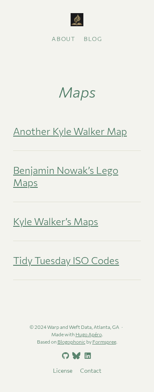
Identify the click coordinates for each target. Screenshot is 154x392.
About (63, 38)
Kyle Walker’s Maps (55, 221)
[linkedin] (86, 356)
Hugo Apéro (89, 334)
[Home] (77, 20)
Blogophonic (71, 341)
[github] (64, 356)
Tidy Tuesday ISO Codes (66, 260)
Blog (93, 38)
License (62, 370)
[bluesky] (75, 356)
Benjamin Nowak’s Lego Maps (65, 176)
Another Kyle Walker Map (70, 131)
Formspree (104, 341)
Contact (90, 370)
